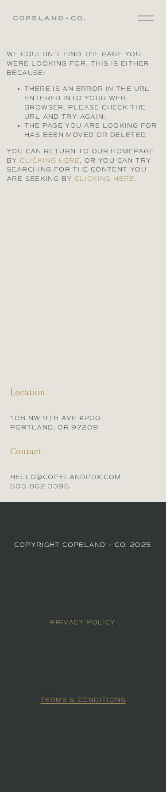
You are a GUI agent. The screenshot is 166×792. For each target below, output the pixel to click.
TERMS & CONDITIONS (83, 700)
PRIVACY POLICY (83, 622)
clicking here (50, 160)
